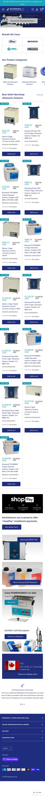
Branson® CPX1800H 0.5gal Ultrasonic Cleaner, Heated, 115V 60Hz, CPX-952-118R (10, 196)
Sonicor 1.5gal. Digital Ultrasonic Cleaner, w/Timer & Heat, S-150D (11, 306)
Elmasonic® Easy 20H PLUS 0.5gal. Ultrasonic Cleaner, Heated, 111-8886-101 (33, 134)
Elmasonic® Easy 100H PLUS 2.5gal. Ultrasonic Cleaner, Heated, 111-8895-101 (10, 414)
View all (40, 95)
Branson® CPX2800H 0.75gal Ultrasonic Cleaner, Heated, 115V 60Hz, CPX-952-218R (33, 249)
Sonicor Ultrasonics (10, 145)
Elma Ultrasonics (31, 141)
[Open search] (33, 9)
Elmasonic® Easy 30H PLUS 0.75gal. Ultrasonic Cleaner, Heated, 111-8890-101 (34, 192)
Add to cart (11, 154)
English (5, 748)
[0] (41, 9)
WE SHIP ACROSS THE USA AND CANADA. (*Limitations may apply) (22, 3)
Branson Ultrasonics (10, 203)
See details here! (11, 527)
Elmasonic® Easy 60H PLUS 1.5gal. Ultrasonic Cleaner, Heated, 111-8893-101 (10, 360)
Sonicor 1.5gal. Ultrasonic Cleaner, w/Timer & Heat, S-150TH (9, 252)
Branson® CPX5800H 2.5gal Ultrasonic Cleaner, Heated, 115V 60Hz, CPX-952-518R (10, 468)
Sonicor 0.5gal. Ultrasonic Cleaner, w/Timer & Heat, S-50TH (11, 139)
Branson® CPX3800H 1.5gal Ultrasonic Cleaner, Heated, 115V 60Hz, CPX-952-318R (33, 359)
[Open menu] (3, 9)
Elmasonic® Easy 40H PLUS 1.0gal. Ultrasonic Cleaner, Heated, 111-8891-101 (33, 306)
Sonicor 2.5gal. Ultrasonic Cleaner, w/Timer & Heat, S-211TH (32, 410)
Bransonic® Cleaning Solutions (22, 21)
